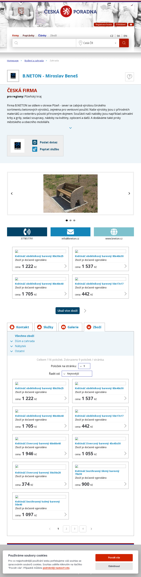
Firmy (15, 35)
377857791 (27, 238)
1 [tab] (67, 220)
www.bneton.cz (113, 238)
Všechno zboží (24, 336)
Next (128, 193)
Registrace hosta (104, 24)
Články (42, 35)
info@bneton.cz (70, 238)
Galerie (73, 327)
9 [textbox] (84, 366)
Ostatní (19, 351)
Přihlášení (121, 24)
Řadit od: (54, 373)
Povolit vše (114, 557)
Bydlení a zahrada (34, 60)
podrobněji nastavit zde (56, 567)
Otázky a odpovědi (129, 76)
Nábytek (20, 346)
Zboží (53, 35)
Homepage (13, 60)
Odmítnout (114, 566)
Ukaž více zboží (68, 311)
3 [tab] (74, 220)
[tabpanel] (70, 193)
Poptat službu (49, 149)
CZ (111, 35)
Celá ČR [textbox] (88, 43)
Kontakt (22, 327)
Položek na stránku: (64, 366)
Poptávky (28, 35)
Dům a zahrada (25, 341)
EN (125, 35)
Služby (48, 327)
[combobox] (97, 43)
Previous (12, 193)
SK (118, 35)
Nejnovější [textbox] (73, 373)
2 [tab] (70, 220)
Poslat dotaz (48, 142)
